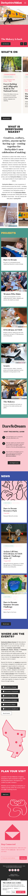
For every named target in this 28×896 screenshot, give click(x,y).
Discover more (6, 43)
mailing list (12, 849)
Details (8, 892)
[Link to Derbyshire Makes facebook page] (10, 870)
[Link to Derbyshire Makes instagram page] (15, 870)
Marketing (5, 889)
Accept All (20, 892)
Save (13, 892)
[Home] (11, 3)
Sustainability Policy (14, 875)
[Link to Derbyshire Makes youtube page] (18, 870)
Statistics (16, 888)
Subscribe (23, 858)
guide (4, 789)
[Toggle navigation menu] (25, 3)
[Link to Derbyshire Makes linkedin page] (12, 870)
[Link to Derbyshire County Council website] (14, 880)
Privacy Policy (14, 874)
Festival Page (15, 657)
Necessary (7, 888)
